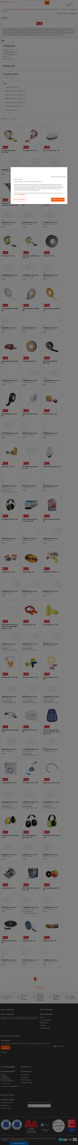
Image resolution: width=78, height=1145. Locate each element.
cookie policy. (21, 194)
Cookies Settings (19, 199)
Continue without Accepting (58, 176)
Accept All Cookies (58, 199)
